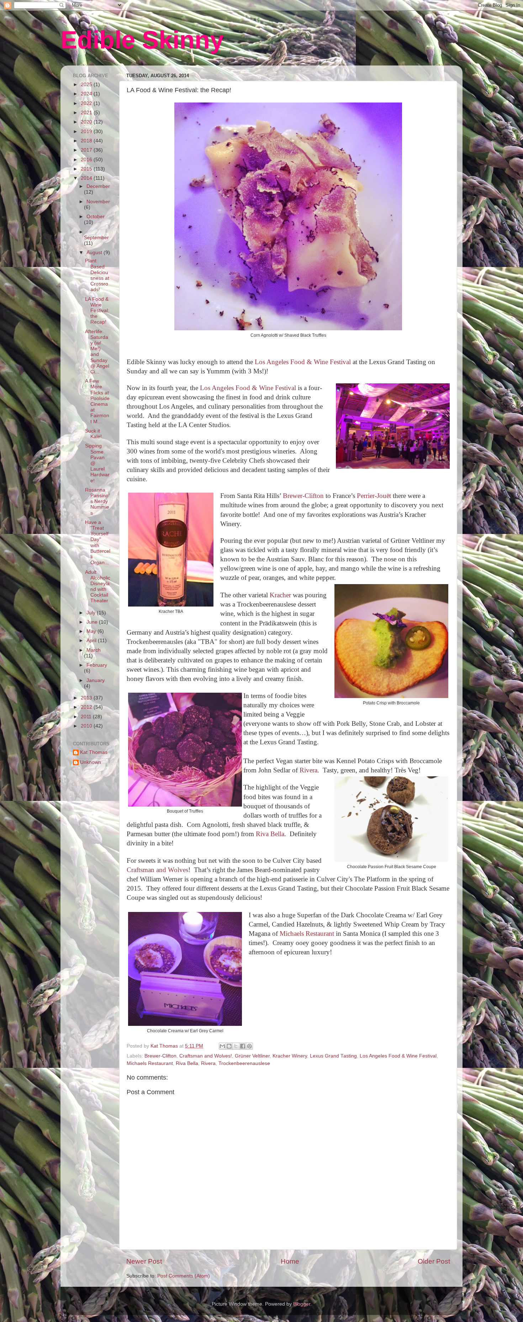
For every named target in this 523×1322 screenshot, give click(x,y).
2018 (87, 140)
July (91, 612)
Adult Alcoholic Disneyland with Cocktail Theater (97, 587)
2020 (87, 122)
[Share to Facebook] (242, 1046)
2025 (87, 84)
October (95, 216)
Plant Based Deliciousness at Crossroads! (97, 275)
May (91, 631)
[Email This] (222, 1046)
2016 (87, 159)
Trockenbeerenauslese (244, 1063)
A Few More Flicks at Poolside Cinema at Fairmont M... (97, 401)
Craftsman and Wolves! (205, 1056)
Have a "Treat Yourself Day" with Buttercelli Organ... (97, 542)
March (93, 650)
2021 (87, 112)
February (96, 665)
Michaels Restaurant (307, 933)
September (96, 237)
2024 (87, 93)
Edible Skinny (142, 40)
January (95, 680)
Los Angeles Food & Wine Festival (303, 362)
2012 (87, 707)
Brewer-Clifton (303, 495)
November (98, 201)
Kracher (279, 595)
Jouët (384, 495)
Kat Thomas (93, 752)
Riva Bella (270, 834)
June (92, 622)
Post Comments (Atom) (183, 1276)
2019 (87, 131)
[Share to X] (235, 1046)
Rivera (308, 770)
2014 (87, 178)
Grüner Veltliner (252, 1056)
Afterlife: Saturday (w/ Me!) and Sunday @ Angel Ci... (97, 351)
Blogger (301, 1304)
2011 (87, 716)
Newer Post (144, 1261)
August (95, 252)
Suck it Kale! (93, 433)
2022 (87, 103)
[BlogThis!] (229, 1046)
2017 (87, 150)
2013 (87, 698)
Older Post (434, 1261)
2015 (87, 169)
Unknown (90, 762)
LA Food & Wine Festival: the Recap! (97, 311)
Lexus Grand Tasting (333, 1056)
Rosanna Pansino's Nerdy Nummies (97, 501)
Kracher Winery (290, 1056)
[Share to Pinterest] (249, 1046)
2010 (87, 726)
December (98, 186)
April (92, 640)
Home (290, 1261)
